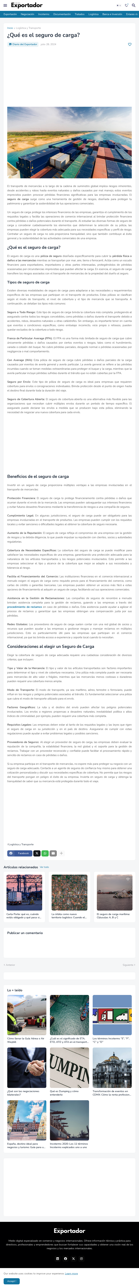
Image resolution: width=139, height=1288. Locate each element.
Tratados (80, 14)
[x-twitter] (73, 1259)
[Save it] (130, 44)
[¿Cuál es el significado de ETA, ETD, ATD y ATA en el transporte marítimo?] (69, 1015)
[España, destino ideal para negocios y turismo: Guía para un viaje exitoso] (26, 1120)
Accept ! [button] (11, 1281)
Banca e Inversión (112, 14)
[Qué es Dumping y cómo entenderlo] (69, 1068)
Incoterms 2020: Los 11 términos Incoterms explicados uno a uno (69, 1145)
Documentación (62, 14)
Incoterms (43, 14)
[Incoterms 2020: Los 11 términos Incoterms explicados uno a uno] (69, 1120)
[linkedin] (57, 1259)
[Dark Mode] (119, 5)
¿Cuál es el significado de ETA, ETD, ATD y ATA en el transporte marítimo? (69, 1040)
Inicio (10, 28)
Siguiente (128, 965)
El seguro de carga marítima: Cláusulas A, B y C (113, 916)
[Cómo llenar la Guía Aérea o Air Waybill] (26, 1015)
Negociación (27, 14)
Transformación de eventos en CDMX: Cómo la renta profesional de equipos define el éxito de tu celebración (112, 1093)
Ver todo (44, 867)
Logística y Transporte (28, 28)
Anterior (10, 965)
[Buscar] (134, 5)
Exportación (10, 14)
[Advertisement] (69, 76)
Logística (93, 14)
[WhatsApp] (45, 853)
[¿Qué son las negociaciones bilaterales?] (26, 1068)
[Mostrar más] (61, 853)
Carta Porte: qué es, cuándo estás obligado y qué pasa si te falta (23, 916)
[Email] (53, 853)
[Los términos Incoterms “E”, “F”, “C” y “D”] (112, 1015)
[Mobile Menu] (5, 5)
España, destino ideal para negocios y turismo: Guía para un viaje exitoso (26, 1145)
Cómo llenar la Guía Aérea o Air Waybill (25, 1040)
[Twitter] (37, 853)
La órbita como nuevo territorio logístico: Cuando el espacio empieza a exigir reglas (68, 916)
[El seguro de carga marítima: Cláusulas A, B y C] (114, 892)
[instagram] (81, 1259)
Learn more (71, 1273)
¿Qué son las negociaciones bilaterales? (23, 1093)
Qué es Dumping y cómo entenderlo (64, 1093)
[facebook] (65, 1259)
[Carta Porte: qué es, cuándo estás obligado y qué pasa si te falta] (24, 892)
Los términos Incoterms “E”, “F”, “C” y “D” (111, 1040)
